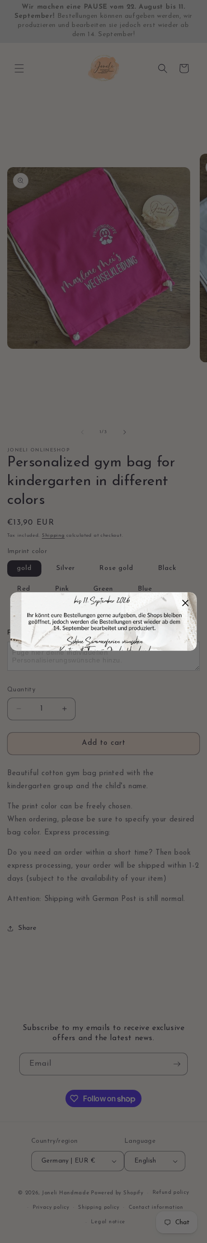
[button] (186, 604)
